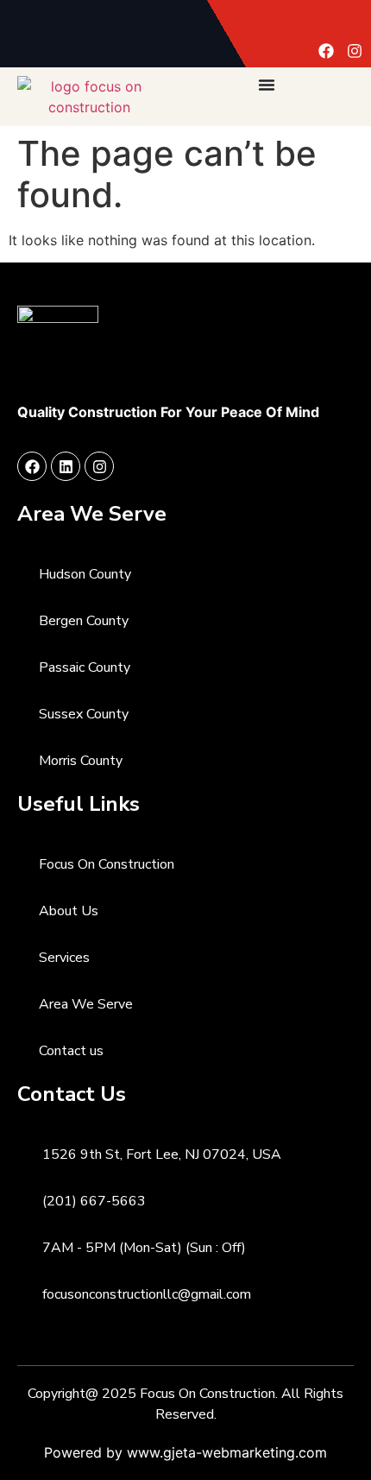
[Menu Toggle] (266, 84)
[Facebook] (326, 51)
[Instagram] (354, 51)
